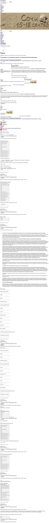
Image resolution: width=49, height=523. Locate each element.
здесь (25, 75)
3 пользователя (21, 84)
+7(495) (3, 2)
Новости (1, 37)
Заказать (2, 228)
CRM (1, 8)
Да (16, 65)
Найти (11, 31)
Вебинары (2, 7)
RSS (1, 62)
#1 (11, 64)
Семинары (2, 6)
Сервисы (1, 36)
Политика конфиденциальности (15, 128)
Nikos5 (1, 69)
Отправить (2, 136)
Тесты (1, 39)
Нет (18, 65)
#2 (24, 78)
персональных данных (13, 135)
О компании (2, 40)
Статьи (1, 5)
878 (5, 70)
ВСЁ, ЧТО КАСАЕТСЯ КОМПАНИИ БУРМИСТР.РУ (12, 60)
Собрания (2, 10)
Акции (1, 11)
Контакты (2, 41)
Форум (1, 9)
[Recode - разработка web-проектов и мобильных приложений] (3, 124)
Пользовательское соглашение (5, 128)
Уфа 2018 (39, 60)
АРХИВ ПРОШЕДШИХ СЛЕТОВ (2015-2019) (29, 60)
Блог (1, 4)
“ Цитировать (2, 103)
